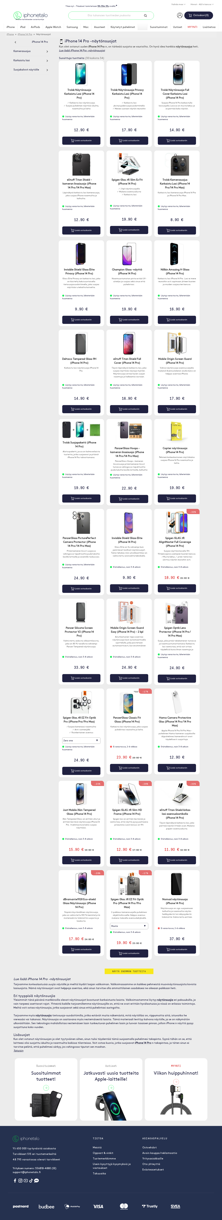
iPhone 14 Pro (25, 34)
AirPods (35, 27)
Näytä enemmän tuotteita (129, 971)
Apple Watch (53, 27)
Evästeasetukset (153, 1170)
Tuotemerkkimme (104, 1158)
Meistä (97, 1147)
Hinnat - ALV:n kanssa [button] (201, 5)
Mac (86, 27)
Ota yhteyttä (151, 1164)
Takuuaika (99, 1173)
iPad (22, 27)
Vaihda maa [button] (177, 5)
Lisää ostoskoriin (83, 141)
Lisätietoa (209, 27)
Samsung (72, 27)
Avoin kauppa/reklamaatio (159, 1153)
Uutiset (177, 27)
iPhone (11, 27)
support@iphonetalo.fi (27, 1172)
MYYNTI (192, 27)
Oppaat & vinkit (103, 1153)
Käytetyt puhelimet (123, 27)
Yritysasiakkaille (152, 1158)
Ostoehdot (149, 1147)
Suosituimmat (159, 27)
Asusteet (99, 27)
